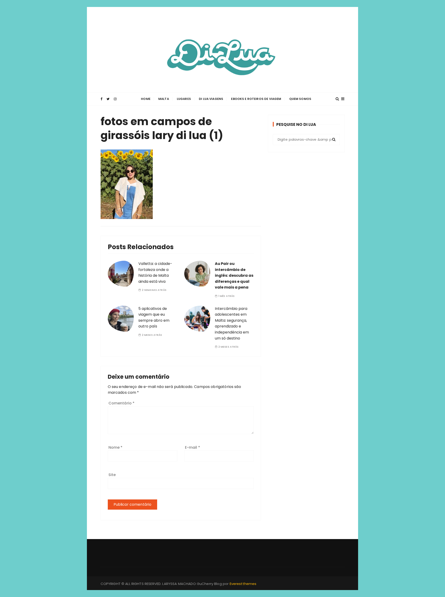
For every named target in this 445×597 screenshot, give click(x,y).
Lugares (184, 99)
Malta (163, 99)
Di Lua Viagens (211, 99)
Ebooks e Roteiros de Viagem (256, 99)
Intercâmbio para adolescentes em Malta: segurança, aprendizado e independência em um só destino (232, 323)
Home (145, 99)
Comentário (121, 403)
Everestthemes (243, 583)
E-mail (192, 447)
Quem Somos (300, 99)
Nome (115, 447)
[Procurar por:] (306, 139)
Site (112, 474)
